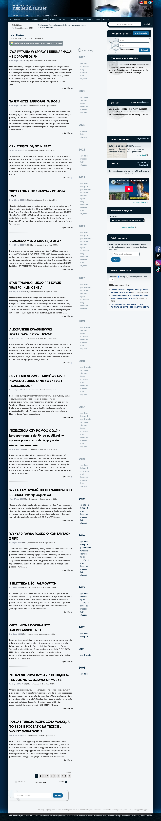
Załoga (44, 19)
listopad (84, 508)
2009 (82, 667)
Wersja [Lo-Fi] (43, 810)
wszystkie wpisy (142, 139)
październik (85, 548)
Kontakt (106, 19)
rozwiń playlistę (128, 227)
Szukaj (147, 24)
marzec (83, 517)
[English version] (141, 2)
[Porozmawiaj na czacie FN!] (150, 2)
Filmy (81, 19)
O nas (26, 19)
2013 (82, 587)
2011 (81, 649)
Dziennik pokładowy (57, 19)
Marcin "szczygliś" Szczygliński (139, 810)
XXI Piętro (72, 19)
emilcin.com (144, 102)
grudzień (84, 541)
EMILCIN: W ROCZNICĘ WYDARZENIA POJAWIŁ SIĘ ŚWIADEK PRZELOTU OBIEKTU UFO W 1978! (130, 307)
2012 (82, 627)
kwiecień (84, 514)
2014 (82, 535)
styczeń (83, 523)
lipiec (82, 557)
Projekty (90, 19)
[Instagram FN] (158, 263)
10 (69, 776)
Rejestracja (141, 33)
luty (82, 520)
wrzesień (84, 551)
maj (82, 511)
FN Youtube (141, 163)
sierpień (84, 554)
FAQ (98, 19)
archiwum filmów (139, 202)
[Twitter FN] (158, 256)
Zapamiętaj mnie (127, 49)
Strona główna (15, 19)
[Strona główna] (39, 16)
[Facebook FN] (158, 249)
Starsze (61, 781)
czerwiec (84, 560)
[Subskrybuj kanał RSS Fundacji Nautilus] (145, 2)
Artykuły (35, 19)
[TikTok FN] (158, 269)
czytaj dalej (141, 155)
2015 (82, 498)
